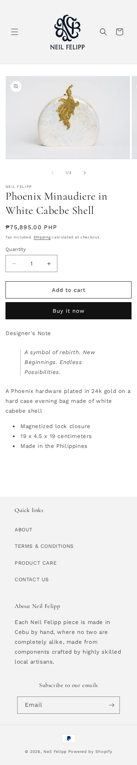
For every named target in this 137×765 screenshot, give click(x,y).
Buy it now (69, 311)
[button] (15, 32)
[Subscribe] (111, 705)
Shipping (42, 237)
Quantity (15, 249)
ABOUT (24, 529)
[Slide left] (53, 173)
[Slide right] (85, 173)
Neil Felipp (55, 751)
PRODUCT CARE (36, 563)
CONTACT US (32, 579)
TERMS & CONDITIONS (44, 546)
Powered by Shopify (90, 751)
